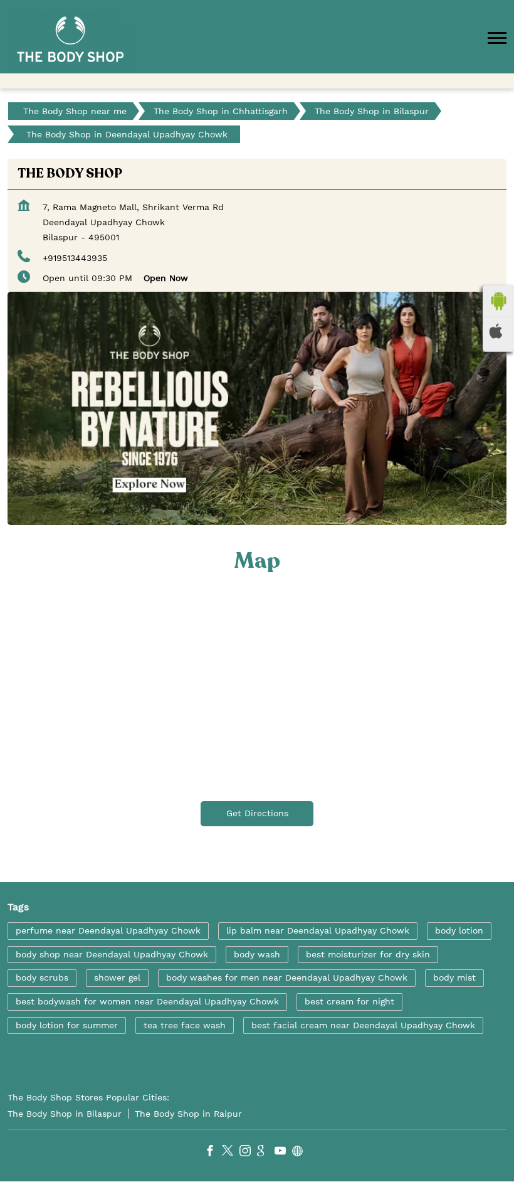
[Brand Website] (301, 1152)
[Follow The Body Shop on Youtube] (283, 1152)
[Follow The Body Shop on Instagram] (248, 1152)
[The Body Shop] (70, 39)
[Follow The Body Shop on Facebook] (213, 1152)
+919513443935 (75, 258)
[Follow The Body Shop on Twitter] (230, 1152)
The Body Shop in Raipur (188, 1114)
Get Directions (257, 813)
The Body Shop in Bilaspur (65, 1114)
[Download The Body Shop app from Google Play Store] (498, 301)
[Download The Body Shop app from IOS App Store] (498, 331)
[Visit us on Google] (266, 1152)
